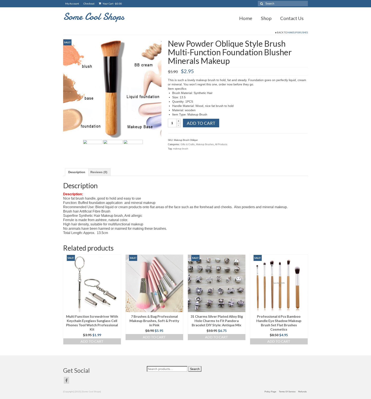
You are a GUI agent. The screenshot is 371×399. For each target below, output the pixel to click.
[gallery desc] (112, 88)
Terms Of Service (287, 391)
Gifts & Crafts (188, 144)
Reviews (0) (98, 172)
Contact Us (292, 18)
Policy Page (270, 391)
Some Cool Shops (93, 16)
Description (76, 172)
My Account (72, 3)
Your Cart (112, 3)
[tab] (76, 172)
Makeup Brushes (297, 32)
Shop (266, 18)
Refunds (302, 391)
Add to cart (201, 123)
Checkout (88, 3)
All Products (221, 144)
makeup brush (180, 148)
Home (245, 18)
